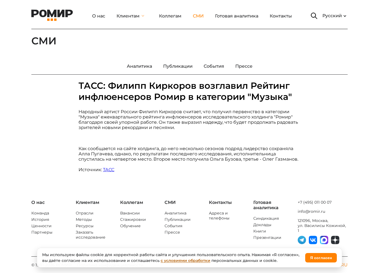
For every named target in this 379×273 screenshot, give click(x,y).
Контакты (281, 16)
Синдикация (266, 218)
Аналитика (175, 213)
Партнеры (41, 232)
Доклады (262, 224)
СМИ (198, 16)
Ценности (41, 225)
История (40, 219)
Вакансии (130, 213)
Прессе (172, 232)
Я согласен (321, 258)
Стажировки (133, 219)
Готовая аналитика (236, 16)
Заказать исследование (90, 235)
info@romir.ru (311, 211)
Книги (259, 231)
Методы (84, 219)
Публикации (178, 219)
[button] (314, 15)
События (173, 225)
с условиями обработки (185, 260)
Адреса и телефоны (219, 216)
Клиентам (128, 16)
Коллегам (170, 16)
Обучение (130, 225)
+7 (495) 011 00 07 (315, 202)
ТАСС (108, 169)
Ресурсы (85, 225)
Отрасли (85, 213)
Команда (40, 213)
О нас (98, 16)
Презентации (267, 237)
